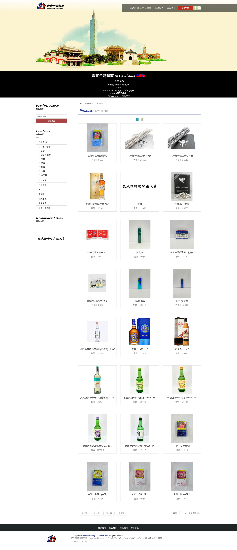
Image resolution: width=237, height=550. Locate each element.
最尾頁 (121, 513)
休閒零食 (42, 184)
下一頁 (109, 513)
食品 (40, 189)
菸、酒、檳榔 (44, 146)
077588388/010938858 (79, 538)
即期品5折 (43, 142)
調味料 (41, 194)
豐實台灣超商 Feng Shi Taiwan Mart (50, 6)
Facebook (195, 8)
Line (199, 8)
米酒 (43, 170)
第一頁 (84, 513)
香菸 (43, 150)
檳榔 (43, 158)
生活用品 (42, 203)
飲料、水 (42, 180)
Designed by (75, 541)
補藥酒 (44, 174)
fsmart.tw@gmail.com (97, 538)
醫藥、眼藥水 (44, 207)
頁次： (176, 513)
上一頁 (97, 513)
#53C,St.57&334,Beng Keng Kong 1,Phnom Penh (125, 538)
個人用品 (42, 198)
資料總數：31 (194, 513)
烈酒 (43, 166)
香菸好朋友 (46, 154)
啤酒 (43, 162)
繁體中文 (185, 8)
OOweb (84, 541)
